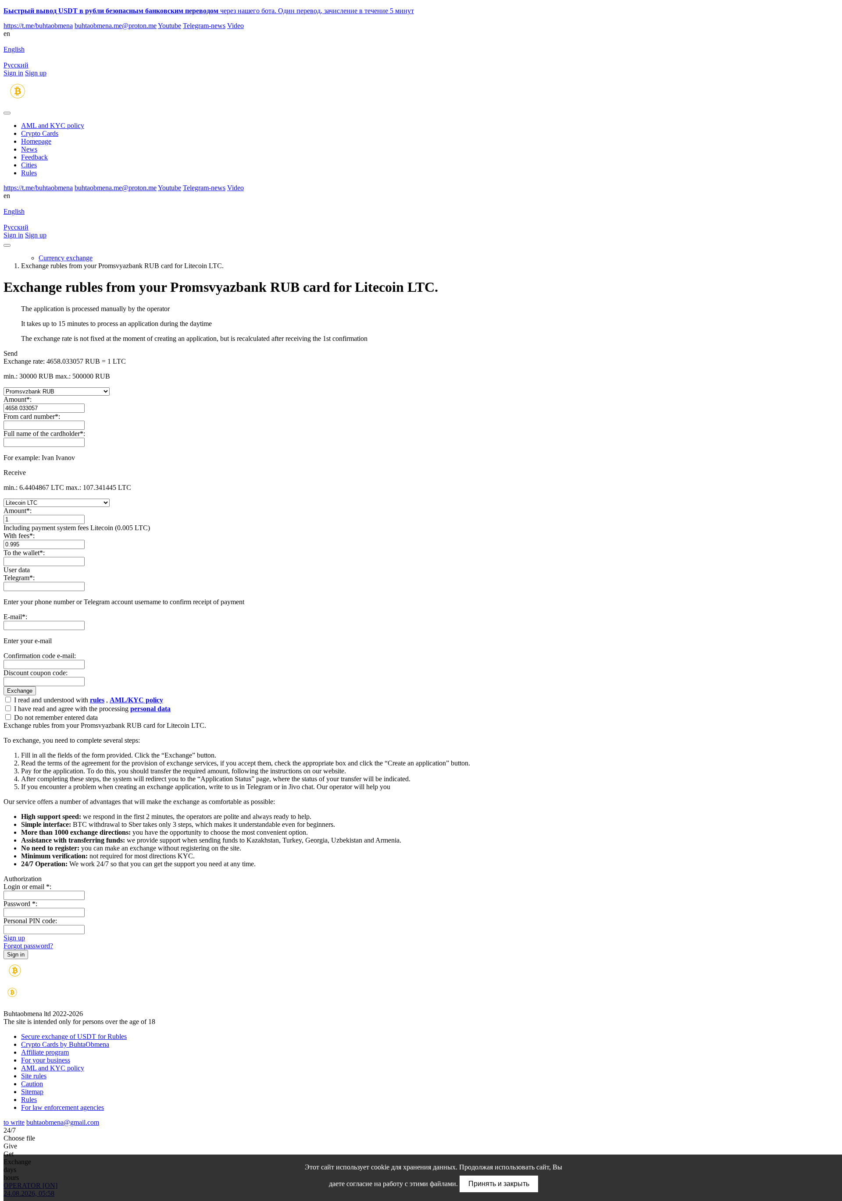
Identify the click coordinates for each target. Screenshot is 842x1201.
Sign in (13, 73)
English (14, 49)
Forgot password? (28, 945)
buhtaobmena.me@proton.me (116, 25)
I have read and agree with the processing (91, 708)
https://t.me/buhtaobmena (38, 25)
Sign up (35, 73)
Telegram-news (204, 25)
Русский (16, 65)
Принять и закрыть (498, 1183)
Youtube (169, 25)
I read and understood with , (87, 700)
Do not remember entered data (55, 717)
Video (235, 25)
